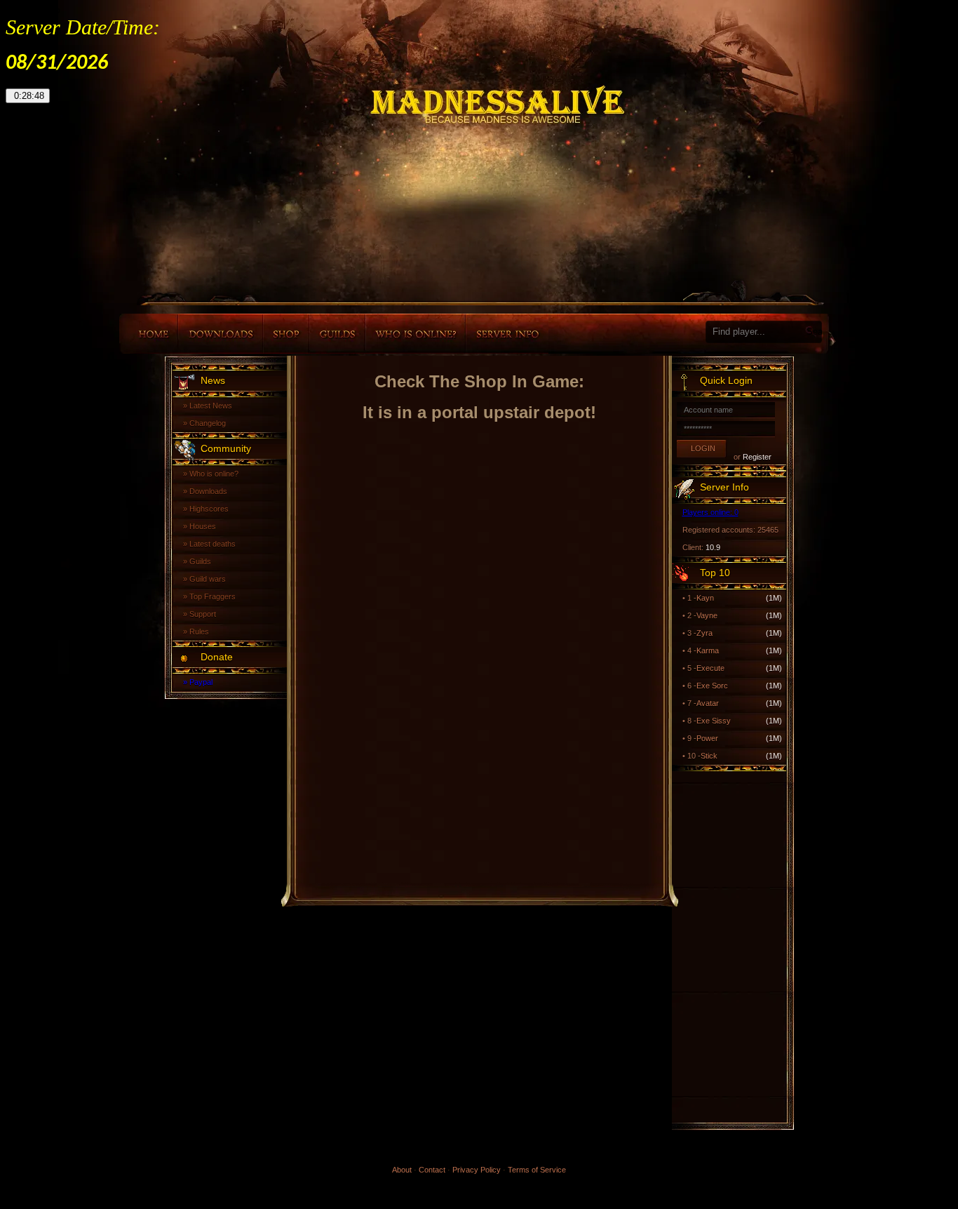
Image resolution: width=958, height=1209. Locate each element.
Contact (432, 1169)
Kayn (705, 598)
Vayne (706, 615)
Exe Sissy (713, 720)
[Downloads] (220, 334)
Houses (202, 526)
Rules (199, 631)
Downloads (208, 491)
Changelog (207, 423)
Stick (709, 756)
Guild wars (207, 579)
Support (202, 614)
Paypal (200, 682)
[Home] (148, 334)
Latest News (210, 405)
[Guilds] (337, 334)
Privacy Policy (476, 1169)
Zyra (704, 633)
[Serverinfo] (507, 334)
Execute (710, 668)
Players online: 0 (710, 512)
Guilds (200, 561)
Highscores (209, 509)
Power (707, 738)
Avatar (707, 703)
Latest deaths (212, 544)
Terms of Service (537, 1169)
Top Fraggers (212, 596)
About (402, 1169)
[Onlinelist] (415, 334)
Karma (707, 650)
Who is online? (213, 473)
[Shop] (286, 334)
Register (757, 457)
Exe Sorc (712, 685)
